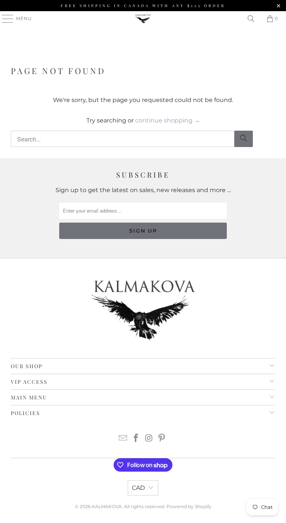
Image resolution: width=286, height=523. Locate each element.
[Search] (251, 18)
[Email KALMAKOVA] (123, 439)
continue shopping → (167, 120)
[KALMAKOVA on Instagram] (149, 439)
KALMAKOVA (107, 506)
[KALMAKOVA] (143, 18)
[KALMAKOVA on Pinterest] (162, 439)
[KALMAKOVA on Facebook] (136, 439)
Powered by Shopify (189, 506)
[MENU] (4, 18)
